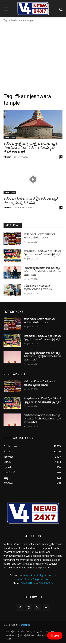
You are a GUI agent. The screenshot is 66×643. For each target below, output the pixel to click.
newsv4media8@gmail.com (33, 579)
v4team (7, 156)
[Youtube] (46, 607)
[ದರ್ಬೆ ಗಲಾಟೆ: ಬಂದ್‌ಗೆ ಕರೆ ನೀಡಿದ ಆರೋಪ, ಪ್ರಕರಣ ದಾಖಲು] (12, 238)
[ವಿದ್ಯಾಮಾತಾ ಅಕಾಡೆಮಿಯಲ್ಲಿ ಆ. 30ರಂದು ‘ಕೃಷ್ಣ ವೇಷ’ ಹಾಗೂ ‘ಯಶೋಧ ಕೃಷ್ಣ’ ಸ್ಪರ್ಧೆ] (12, 255)
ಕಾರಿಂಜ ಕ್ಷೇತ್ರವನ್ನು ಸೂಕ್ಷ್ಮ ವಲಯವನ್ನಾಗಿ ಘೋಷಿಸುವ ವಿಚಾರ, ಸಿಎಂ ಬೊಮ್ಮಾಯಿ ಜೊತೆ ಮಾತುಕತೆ (30, 147)
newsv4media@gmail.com (38, 575)
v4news (7, 207)
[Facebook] (20, 607)
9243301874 (28, 583)
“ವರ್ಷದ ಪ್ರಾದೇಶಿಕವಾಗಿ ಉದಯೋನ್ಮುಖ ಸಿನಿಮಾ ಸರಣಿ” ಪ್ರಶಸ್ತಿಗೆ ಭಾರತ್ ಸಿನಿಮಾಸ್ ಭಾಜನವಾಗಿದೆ (42, 271)
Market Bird (24, 624)
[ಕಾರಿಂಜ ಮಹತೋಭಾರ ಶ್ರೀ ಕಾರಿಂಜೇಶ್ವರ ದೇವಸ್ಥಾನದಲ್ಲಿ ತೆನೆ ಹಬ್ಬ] (33, 179)
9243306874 (46, 583)
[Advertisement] (33, 58)
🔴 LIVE (54, 635)
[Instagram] (28, 607)
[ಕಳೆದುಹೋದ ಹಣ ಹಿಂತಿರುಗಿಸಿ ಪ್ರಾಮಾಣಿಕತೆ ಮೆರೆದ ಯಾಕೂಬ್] (12, 290)
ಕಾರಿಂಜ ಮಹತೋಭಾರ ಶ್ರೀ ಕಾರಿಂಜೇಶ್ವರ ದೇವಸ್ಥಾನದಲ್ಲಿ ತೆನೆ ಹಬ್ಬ (31, 200)
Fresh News (10, 137)
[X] (37, 607)
